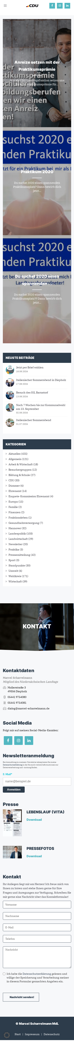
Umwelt (13, 571)
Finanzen (14, 512)
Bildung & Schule (19, 475)
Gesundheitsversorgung (24, 523)
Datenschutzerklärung (12, 765)
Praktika (14, 549)
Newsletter (15, 544)
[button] (7, 1035)
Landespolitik (17, 533)
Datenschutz (52, 1034)
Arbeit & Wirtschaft (21, 464)
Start (18, 1034)
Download (34, 820)
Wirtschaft (15, 581)
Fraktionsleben (18, 517)
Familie (13, 507)
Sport (12, 560)
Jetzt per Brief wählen (29, 367)
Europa (13, 501)
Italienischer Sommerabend (33, 420)
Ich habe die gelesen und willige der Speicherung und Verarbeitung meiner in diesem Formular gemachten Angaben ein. (38, 977)
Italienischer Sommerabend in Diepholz (41, 380)
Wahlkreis (15, 576)
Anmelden (13, 789)
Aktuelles (14, 453)
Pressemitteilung (19, 555)
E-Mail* (7, 774)
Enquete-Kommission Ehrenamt (29, 496)
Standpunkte (17, 565)
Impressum (32, 1034)
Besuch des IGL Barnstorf (32, 392)
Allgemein (15, 459)
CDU (11, 480)
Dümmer (14, 485)
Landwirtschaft (18, 539)
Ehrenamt (15, 491)
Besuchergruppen (20, 469)
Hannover (15, 528)
